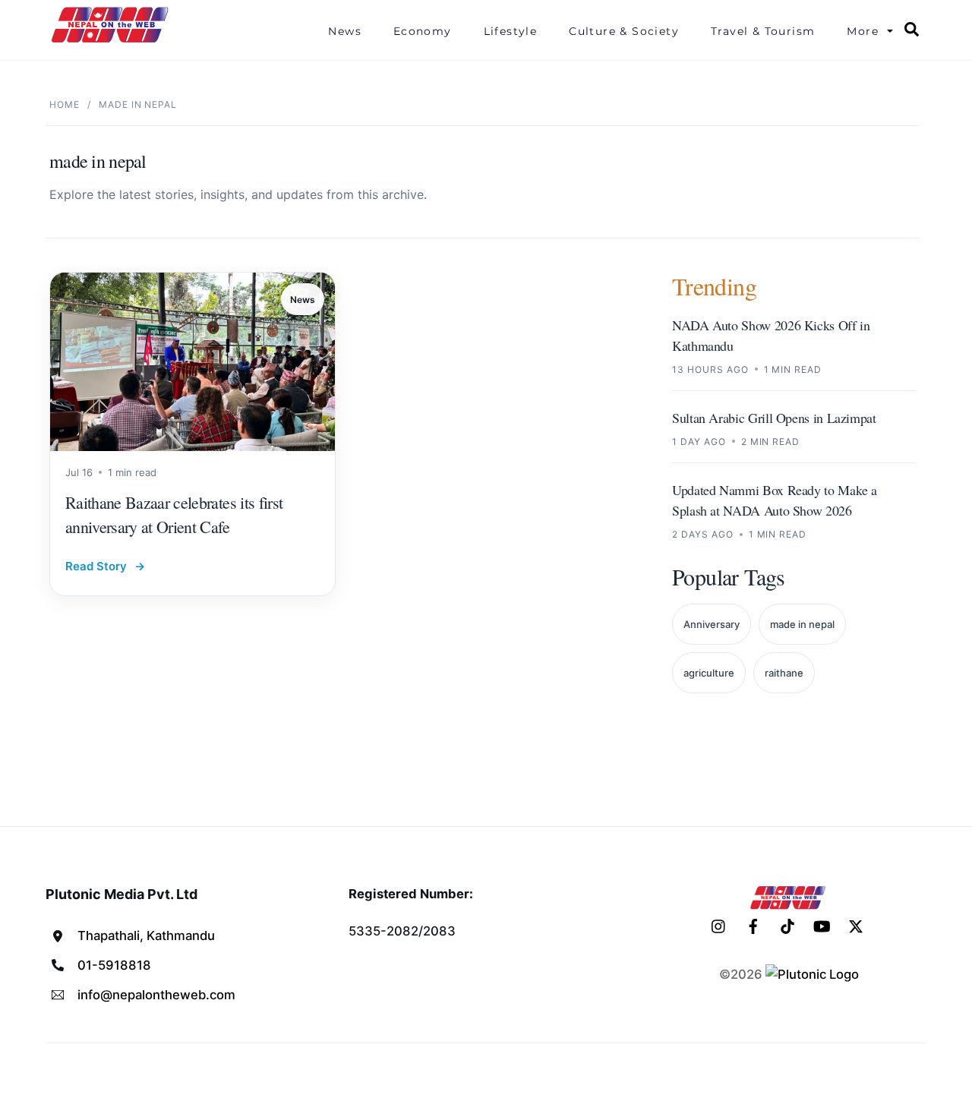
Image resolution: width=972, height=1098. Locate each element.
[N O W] (112, 41)
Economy (422, 31)
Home (64, 104)
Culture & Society (624, 31)
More (863, 31)
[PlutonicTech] (812, 974)
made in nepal (802, 624)
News (344, 31)
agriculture (708, 673)
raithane (784, 673)
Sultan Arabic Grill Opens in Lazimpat (774, 418)
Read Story (105, 566)
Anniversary (711, 624)
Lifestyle (511, 31)
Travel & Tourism (763, 31)
